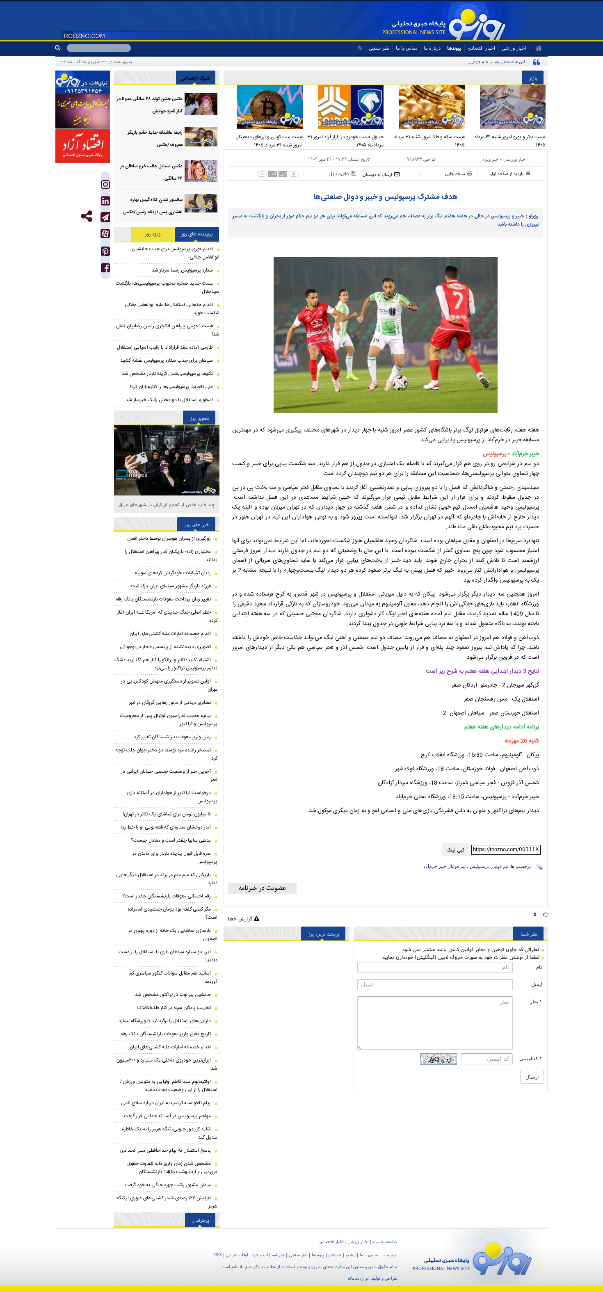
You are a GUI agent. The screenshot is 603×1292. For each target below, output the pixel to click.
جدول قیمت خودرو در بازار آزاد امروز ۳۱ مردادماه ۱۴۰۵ (345, 141)
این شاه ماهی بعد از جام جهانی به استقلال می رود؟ (479, 61)
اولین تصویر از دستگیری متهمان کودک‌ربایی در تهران (169, 685)
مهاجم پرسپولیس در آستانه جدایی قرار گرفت (167, 1116)
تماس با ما (406, 47)
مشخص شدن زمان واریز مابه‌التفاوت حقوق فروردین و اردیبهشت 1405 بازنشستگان (172, 1168)
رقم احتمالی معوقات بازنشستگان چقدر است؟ (166, 896)
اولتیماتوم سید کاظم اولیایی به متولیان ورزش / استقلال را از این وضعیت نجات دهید (168, 1085)
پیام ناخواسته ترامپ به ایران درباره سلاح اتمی (166, 1103)
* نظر (536, 1001)
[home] (536, 48)
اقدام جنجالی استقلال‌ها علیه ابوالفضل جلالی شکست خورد (172, 309)
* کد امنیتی (530, 1058)
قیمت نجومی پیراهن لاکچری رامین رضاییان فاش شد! (167, 330)
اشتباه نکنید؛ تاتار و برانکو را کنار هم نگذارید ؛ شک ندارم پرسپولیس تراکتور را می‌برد (165, 664)
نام (539, 967)
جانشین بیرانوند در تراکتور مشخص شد (173, 995)
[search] (61, 48)
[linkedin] (105, 203)
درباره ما (432, 47)
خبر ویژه (490, 159)
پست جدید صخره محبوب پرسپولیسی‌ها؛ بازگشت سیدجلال (167, 287)
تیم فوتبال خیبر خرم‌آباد (444, 866)
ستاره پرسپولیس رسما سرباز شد (182, 270)
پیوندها (454, 47)
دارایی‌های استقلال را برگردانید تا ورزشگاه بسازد (165, 1021)
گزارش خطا (241, 918)
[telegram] (105, 217)
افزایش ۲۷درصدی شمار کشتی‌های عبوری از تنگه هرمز (166, 1202)
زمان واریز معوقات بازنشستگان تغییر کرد (172, 737)
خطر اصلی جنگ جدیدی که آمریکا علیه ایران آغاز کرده (167, 616)
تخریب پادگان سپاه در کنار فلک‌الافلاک (174, 1008)
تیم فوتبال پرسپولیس (489, 866)
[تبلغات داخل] (82, 82)
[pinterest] (105, 253)
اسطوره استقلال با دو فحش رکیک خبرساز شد (169, 400)
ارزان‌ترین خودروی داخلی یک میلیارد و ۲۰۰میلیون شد (166, 1064)
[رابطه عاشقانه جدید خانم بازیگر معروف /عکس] (201, 137)
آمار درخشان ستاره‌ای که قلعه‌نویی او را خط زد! (166, 827)
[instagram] (105, 186)
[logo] (472, 1257)
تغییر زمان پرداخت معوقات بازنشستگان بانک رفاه (163, 599)
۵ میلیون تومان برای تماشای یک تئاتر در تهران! (167, 814)
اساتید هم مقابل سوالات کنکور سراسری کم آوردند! (173, 977)
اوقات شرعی (237, 1254)
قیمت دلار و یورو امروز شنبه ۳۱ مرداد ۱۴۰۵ (510, 141)
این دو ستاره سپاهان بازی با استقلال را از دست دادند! (168, 956)
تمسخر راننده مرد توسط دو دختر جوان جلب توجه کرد (166, 754)
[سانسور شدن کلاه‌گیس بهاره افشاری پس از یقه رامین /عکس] (201, 205)
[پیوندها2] (82, 111)
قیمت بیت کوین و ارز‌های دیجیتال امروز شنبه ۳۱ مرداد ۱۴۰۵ (269, 141)
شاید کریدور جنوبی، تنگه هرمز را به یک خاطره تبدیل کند (169, 1133)
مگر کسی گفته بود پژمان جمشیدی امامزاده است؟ (172, 913)
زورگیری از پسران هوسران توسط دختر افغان (169, 538)
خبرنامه (278, 1254)
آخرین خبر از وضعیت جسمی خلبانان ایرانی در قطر (169, 775)
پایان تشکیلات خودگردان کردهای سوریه (173, 573)
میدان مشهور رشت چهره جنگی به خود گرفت (168, 1185)
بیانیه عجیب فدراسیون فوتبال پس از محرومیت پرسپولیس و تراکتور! (168, 720)
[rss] (359, 48)
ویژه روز (153, 234)
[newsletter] (262, 888)
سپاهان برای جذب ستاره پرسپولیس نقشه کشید (166, 360)
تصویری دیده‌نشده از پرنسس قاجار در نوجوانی (165, 647)
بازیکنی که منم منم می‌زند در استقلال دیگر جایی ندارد (166, 879)
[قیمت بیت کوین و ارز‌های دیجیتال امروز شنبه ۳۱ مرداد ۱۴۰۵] (264, 107)
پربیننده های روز (197, 234)
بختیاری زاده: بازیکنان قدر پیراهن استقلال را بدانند (171, 556)
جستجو (335, 1254)
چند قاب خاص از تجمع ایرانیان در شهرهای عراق (167, 504)
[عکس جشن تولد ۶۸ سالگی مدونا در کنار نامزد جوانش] (201, 104)
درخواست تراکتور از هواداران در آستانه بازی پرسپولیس (172, 797)
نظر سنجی (379, 47)
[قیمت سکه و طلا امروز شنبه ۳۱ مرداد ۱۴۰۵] (426, 107)
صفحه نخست (385, 1241)
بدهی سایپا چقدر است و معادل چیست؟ (171, 840)
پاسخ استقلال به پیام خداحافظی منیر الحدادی (165, 1150)
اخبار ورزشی (515, 159)
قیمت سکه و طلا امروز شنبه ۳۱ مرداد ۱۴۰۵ (429, 141)
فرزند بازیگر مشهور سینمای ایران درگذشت (171, 586)
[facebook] (105, 270)
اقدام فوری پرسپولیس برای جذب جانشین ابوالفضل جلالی (175, 253)
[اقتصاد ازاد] (82, 146)
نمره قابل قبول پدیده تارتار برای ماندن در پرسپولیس (174, 857)
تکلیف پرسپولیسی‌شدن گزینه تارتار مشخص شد (167, 374)
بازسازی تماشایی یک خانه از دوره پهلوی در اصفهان (172, 935)
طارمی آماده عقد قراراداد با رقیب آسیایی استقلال (165, 347)
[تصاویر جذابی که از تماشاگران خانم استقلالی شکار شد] (166, 488)
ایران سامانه (359, 1278)
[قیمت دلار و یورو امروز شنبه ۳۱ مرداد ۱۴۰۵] (507, 107)
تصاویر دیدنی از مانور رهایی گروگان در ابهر (170, 703)
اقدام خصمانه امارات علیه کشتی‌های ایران (170, 634)
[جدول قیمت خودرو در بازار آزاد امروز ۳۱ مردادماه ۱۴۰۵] (345, 107)
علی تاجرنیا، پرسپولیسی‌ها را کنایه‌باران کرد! (171, 387)
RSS (218, 1254)
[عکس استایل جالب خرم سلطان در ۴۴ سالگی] (201, 171)
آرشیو (351, 1254)
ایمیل (536, 984)
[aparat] (105, 233)
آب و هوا (260, 1254)
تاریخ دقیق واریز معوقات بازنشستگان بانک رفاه (166, 1034)
